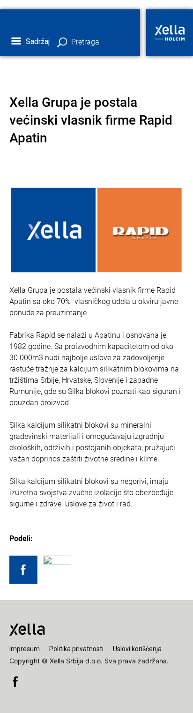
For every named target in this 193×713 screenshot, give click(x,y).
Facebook (15, 681)
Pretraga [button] (85, 41)
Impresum (24, 649)
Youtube (48, 681)
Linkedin (31, 681)
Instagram (64, 681)
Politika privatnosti (76, 649)
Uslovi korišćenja (137, 649)
